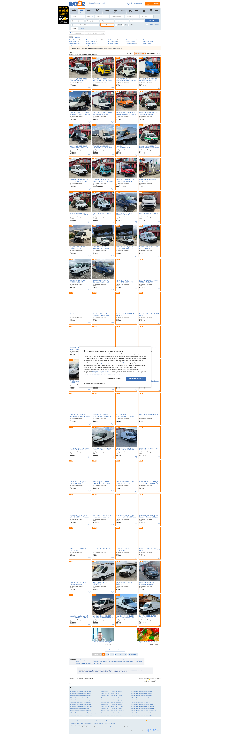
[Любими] (128, 4)
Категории (77, 37)
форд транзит (147, 683)
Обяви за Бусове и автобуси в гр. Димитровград (143, 710)
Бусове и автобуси (98, 33)
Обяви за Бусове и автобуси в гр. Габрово (81, 706)
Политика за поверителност (112, 374)
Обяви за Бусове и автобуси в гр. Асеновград (142, 706)
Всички (71, 37)
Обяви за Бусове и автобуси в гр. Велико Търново (113, 697)
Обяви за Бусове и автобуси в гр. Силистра (112, 713)
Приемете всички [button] (136, 379)
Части (77, 661)
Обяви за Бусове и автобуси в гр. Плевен (111, 704)
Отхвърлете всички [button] (114, 379)
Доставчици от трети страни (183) (112, 363)
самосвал (135, 683)
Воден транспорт (128, 661)
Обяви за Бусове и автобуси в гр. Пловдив (111, 691)
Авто (87, 33)
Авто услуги (139, 661)
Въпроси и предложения (152, 720)
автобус (140, 683)
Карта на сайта (88, 723)
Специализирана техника (115, 661)
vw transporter (123, 683)
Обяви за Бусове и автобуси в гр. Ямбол (141, 713)
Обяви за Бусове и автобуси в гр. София (80, 691)
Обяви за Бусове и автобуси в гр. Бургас (141, 693)
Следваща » (133, 654)
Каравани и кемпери (128, 659)
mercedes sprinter (115, 683)
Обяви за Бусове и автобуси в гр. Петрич (141, 715)
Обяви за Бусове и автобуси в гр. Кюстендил (112, 710)
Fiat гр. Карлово (74, 45)
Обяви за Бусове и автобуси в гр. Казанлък (81, 697)
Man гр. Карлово (113, 41)
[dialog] (115, 367)
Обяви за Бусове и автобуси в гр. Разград (80, 715)
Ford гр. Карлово (74, 39)
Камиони (110, 659)
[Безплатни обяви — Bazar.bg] (77, 3)
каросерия (100, 683)
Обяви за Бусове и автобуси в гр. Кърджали (112, 706)
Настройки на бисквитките (93, 374)
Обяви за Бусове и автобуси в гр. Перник (80, 704)
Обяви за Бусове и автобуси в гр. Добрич (80, 702)
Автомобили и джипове (82, 659)
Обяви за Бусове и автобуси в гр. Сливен (80, 695)
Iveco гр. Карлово (91, 41)
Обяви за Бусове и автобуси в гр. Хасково (111, 695)
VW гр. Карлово (74, 41)
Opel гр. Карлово (113, 39)
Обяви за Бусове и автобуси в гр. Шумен (141, 695)
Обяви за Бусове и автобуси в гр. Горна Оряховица (83, 713)
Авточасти (108, 720)
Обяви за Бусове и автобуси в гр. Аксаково (111, 708)
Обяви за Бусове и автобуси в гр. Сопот (141, 700)
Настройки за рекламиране (101, 372)
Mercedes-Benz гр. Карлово (94, 39)
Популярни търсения (109, 723)
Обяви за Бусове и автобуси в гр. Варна (141, 691)
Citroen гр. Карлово (74, 43)
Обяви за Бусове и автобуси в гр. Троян (141, 702)
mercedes (130, 683)
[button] (94, 384)
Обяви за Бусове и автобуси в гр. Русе (110, 693)
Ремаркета (138, 659)
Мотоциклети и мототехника (83, 663)
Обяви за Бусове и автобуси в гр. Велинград (142, 708)
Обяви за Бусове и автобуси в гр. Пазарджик (142, 697)
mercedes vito (107, 683)
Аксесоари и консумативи (100, 661)
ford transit (94, 683)
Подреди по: (130, 53)
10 (125, 654)
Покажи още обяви (115, 649)
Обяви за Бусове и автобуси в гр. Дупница (111, 700)
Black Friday (80, 723)
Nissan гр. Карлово (131, 39)
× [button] (148, 348)
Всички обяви (78, 33)
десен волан (88, 683)
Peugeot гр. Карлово (92, 45)
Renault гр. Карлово (92, 43)
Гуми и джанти (97, 663)
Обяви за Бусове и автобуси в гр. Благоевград (143, 704)
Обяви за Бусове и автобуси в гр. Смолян (111, 715)
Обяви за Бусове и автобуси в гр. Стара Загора (82, 700)
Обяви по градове (98, 723)
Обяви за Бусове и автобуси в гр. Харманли (112, 702)
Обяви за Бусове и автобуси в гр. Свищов (80, 710)
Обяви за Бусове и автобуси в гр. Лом (79, 708)
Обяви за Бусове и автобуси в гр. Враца (80, 693)
